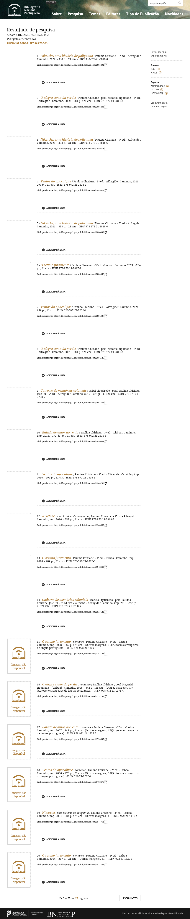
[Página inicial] (24, 9)
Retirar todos (39, 43)
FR (54, 2)
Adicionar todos (17, 43)
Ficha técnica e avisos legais (153, 913)
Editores (113, 14)
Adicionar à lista (55, 82)
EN (51, 2)
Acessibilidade (176, 913)
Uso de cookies (129, 913)
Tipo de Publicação (142, 14)
